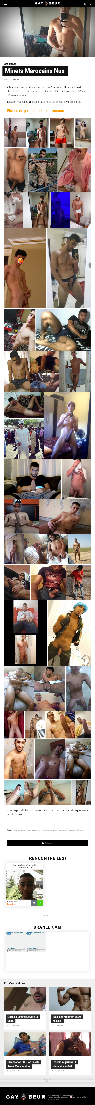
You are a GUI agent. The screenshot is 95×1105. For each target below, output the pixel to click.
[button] (15, 132)
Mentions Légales (66, 1095)
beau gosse (26, 830)
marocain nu (47, 830)
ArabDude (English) (79, 1097)
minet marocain (69, 830)
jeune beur (36, 830)
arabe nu (16, 830)
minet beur (57, 830)
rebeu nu (80, 830)
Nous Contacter (53, 1095)
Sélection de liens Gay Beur (59, 1097)
